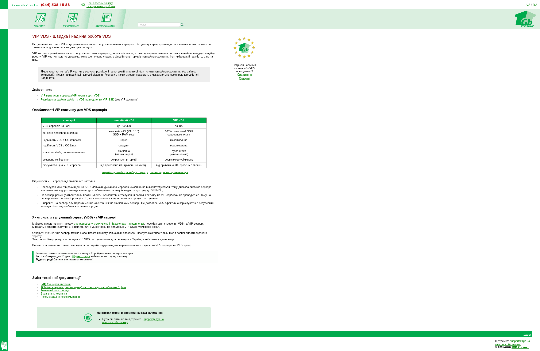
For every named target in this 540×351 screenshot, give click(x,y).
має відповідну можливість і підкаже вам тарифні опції (109, 223)
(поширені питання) (56, 284)
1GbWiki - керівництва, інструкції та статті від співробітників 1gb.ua (83, 287)
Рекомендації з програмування (60, 296)
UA (528, 4)
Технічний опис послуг (55, 290)
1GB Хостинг (520, 347)
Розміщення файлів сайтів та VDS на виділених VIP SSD (77, 99)
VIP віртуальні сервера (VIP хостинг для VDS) (70, 95)
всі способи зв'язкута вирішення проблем (100, 4)
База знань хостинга (54, 293)
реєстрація (83, 256)
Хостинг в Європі (244, 76)
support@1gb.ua (154, 319)
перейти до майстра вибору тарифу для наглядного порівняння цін (145, 172)
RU (535, 4)
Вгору (527, 334)
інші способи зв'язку (115, 322)
